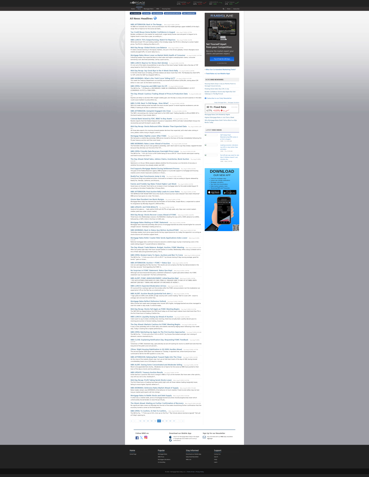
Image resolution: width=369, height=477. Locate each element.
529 (166, 421)
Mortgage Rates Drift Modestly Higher (217, 114)
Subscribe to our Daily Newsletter (219, 98)
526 (155, 421)
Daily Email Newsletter (192, 457)
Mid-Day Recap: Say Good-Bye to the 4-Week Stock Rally (154, 70)
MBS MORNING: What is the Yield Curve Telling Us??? (153, 78)
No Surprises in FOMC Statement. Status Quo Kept (151, 270)
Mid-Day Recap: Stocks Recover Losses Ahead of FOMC (153, 214)
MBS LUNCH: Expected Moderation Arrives (148, 285)
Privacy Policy (200, 472)
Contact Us (217, 454)
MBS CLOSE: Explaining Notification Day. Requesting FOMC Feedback (160, 339)
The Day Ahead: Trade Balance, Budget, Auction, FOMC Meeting (157, 247)
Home (133, 9)
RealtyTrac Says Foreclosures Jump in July (148, 176)
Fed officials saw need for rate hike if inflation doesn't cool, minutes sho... (229, 157)
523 (144, 421)
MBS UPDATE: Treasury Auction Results (147, 372)
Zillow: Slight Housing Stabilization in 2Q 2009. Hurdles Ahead (156, 349)
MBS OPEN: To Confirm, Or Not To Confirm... (149, 410)
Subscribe (236, 9)
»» (182, 421)
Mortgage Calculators (233, 102)
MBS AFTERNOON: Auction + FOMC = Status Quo (151, 262)
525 (152, 421)
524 (148, 421)
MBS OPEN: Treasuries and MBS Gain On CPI (149, 85)
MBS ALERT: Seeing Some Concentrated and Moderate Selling (156, 364)
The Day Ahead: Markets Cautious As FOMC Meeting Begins (155, 324)
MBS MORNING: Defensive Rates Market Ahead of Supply (155, 387)
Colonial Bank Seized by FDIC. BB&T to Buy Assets (151, 118)
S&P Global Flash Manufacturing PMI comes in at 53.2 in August (229, 137)
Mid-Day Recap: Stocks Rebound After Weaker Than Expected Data (159, 126)
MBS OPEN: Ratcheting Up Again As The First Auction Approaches (158, 331)
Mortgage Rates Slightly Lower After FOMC (149, 135)
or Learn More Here (222, 63)
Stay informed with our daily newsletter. (220, 437)
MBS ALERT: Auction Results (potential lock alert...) (151, 293)
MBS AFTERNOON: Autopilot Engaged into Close (151, 110)
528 (163, 421)
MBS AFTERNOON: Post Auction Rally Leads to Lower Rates (155, 191)
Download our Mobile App (193, 454)
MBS (157, 9)
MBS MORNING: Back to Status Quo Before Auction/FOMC (155, 230)
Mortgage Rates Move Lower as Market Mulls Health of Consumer (158, 55)
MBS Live (188, 459)
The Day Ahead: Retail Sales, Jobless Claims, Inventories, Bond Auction (160, 158)
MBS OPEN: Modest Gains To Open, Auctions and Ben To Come (157, 254)
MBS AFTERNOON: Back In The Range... (147, 24)
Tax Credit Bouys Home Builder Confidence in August (153, 32)
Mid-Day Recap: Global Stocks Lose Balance (149, 47)
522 (140, 421)
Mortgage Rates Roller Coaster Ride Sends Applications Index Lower (159, 237)
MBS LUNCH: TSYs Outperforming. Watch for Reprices (153, 39)
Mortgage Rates (149, 9)
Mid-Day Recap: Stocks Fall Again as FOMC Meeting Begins (155, 308)
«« (131, 421)
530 (170, 421)
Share (228, 9)
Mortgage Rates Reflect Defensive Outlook (148, 301)
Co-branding (161, 462)
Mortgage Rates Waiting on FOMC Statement (149, 222)
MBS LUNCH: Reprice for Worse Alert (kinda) (149, 62)
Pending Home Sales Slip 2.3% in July (217, 89)
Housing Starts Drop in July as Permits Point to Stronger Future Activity (220, 84)
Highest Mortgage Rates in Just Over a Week (219, 117)
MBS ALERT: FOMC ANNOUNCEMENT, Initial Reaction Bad (154, 278)
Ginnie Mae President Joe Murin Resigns (147, 199)
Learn (215, 462)
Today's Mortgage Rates (220, 102)
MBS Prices (161, 457)
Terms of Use (190, 472)
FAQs (215, 459)
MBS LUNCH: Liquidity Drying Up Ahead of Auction (152, 316)
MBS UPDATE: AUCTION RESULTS (144, 206)
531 (174, 421)
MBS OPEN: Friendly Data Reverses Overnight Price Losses (155, 151)
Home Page (133, 454)
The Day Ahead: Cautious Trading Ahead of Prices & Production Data (159, 93)
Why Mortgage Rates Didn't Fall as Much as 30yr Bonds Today (221, 121)
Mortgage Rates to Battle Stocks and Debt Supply (151, 395)
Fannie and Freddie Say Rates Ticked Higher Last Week (153, 183)
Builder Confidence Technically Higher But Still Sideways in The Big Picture (220, 92)
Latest (214, 130)
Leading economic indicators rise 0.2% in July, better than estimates (229, 147)
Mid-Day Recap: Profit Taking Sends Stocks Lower (151, 379)
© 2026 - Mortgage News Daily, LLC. (175, 472)
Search (216, 457)
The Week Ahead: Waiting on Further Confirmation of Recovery (157, 403)
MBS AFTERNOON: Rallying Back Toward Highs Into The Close (156, 356)
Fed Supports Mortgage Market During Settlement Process (155, 168)
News (139, 9)
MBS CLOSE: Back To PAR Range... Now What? (150, 103)
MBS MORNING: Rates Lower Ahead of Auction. (151, 143)
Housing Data (166, 9)
